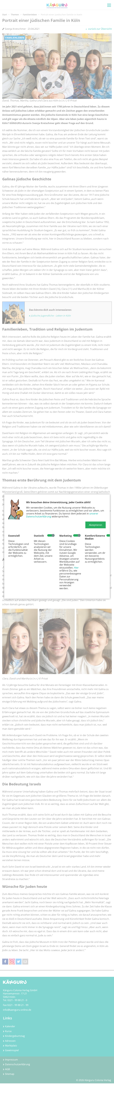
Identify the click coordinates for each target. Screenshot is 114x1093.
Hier (76, 567)
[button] (95, 525)
